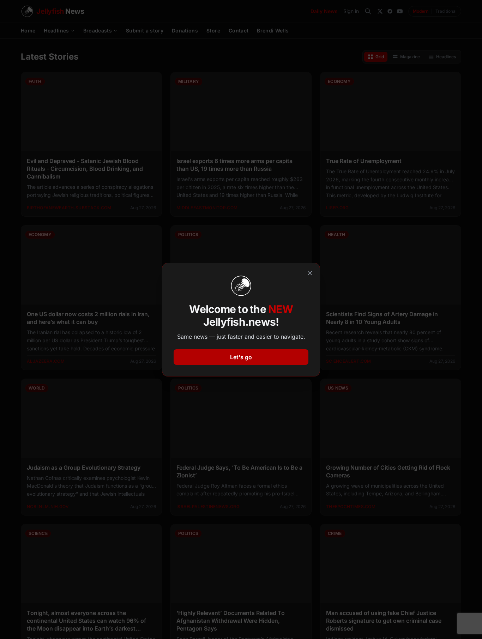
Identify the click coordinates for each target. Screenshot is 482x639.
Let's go (241, 357)
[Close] (309, 273)
